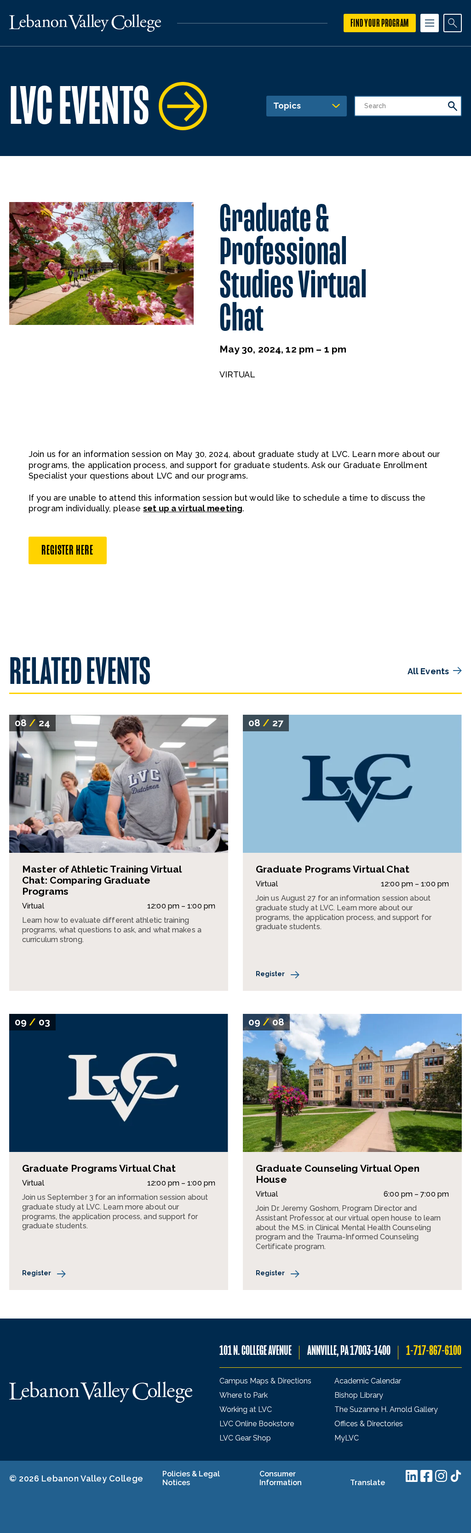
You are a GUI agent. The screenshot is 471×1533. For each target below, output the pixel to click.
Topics (287, 105)
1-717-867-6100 (433, 1350)
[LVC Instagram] (441, 1476)
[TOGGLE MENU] (429, 23)
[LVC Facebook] (426, 1476)
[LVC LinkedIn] (412, 1476)
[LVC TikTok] (456, 1476)
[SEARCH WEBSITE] (452, 23)
